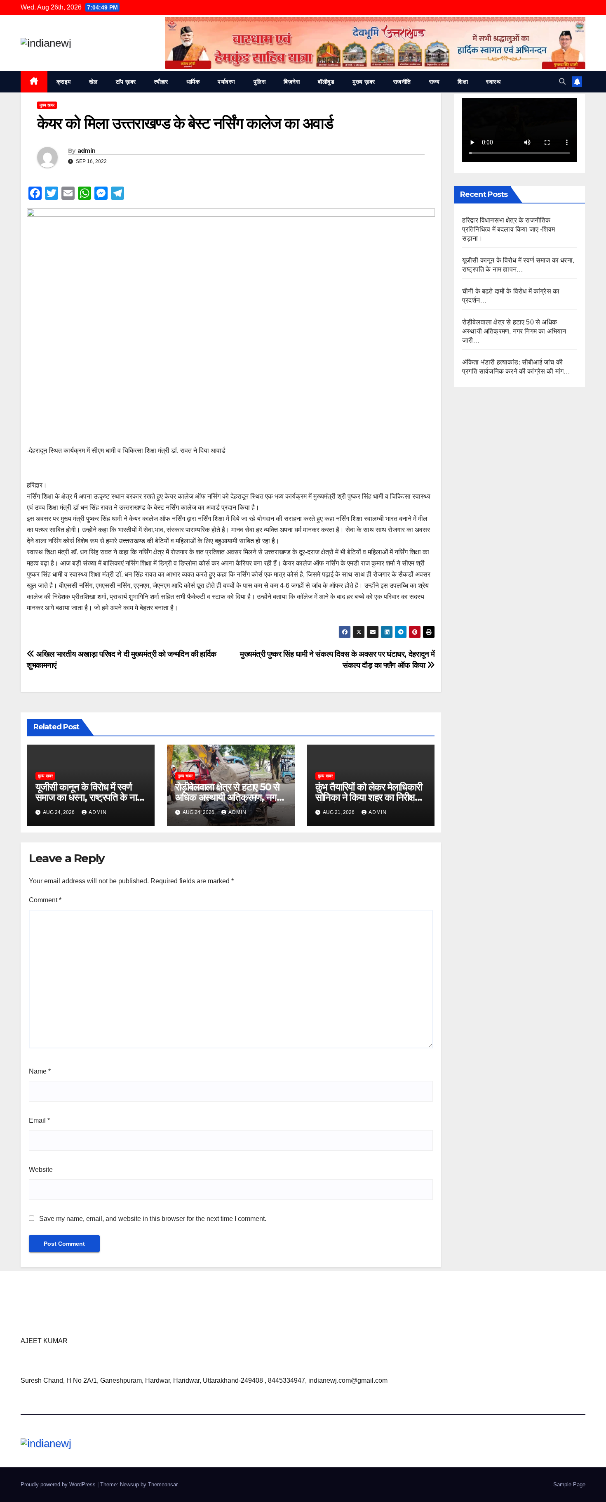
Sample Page (569, 1484)
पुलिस (260, 81)
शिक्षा (463, 81)
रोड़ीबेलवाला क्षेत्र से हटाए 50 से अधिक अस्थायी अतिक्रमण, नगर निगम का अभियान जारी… (227, 797)
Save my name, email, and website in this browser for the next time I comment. (152, 1218)
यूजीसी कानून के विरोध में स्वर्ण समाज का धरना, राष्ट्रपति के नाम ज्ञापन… (88, 797)
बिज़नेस (292, 81)
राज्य (434, 81)
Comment (45, 900)
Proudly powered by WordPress (59, 1484)
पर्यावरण (226, 81)
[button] (562, 81)
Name (40, 1071)
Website (41, 1169)
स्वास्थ (493, 81)
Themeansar (162, 1484)
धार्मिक (193, 81)
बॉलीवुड (326, 81)
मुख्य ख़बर (363, 81)
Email (39, 1120)
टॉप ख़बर (126, 81)
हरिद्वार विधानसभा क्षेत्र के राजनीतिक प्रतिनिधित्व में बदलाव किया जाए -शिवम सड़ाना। (508, 229)
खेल (93, 81)
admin (87, 150)
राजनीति (402, 81)
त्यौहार (161, 81)
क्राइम (63, 81)
